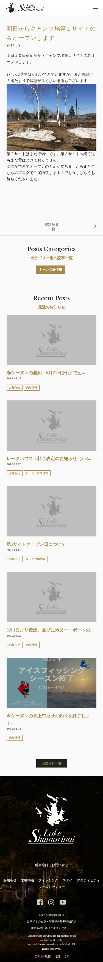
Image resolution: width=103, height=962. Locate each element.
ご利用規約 (43, 956)
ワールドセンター (51, 887)
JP (67, 956)
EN (57, 956)
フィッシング (48, 880)
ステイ (68, 880)
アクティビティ (88, 880)
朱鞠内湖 (27, 880)
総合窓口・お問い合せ (51, 865)
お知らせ (9, 880)
